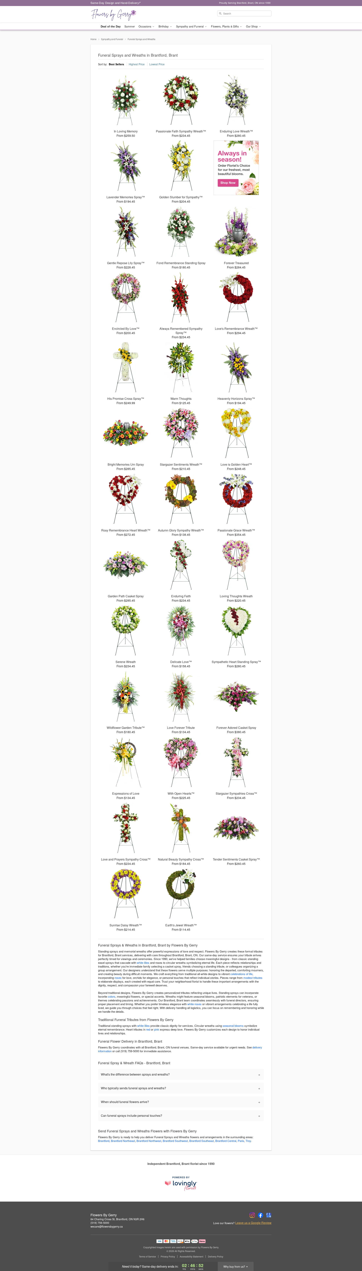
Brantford (103, 1141)
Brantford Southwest (175, 1141)
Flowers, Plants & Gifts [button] (225, 26)
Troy (248, 1141)
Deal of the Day (111, 26)
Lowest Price (157, 64)
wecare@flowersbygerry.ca (106, 1226)
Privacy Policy (168, 1256)
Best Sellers (116, 64)
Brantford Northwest (149, 1141)
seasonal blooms (233, 1026)
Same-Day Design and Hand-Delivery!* (115, 3)
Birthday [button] (164, 26)
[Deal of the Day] (236, 168)
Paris (241, 1141)
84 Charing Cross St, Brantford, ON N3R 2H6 (117, 1219)
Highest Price (137, 64)
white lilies (143, 963)
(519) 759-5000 (99, 1223)
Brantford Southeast (201, 1141)
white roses (194, 1004)
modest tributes (252, 978)
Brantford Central (225, 1141)
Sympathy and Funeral (112, 39)
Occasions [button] (145, 26)
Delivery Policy (215, 1256)
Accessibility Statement (191, 1256)
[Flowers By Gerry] (117, 14)
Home (93, 39)
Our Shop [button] (252, 26)
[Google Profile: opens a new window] (269, 1215)
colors (111, 996)
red (148, 1029)
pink (156, 1029)
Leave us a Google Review (253, 1223)
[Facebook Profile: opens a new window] (260, 1215)
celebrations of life (241, 974)
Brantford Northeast (123, 1141)
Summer (129, 26)
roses (118, 978)
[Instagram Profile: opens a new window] (252, 1215)
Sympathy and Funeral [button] (190, 26)
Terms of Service (147, 1256)
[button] (352, 1255)
